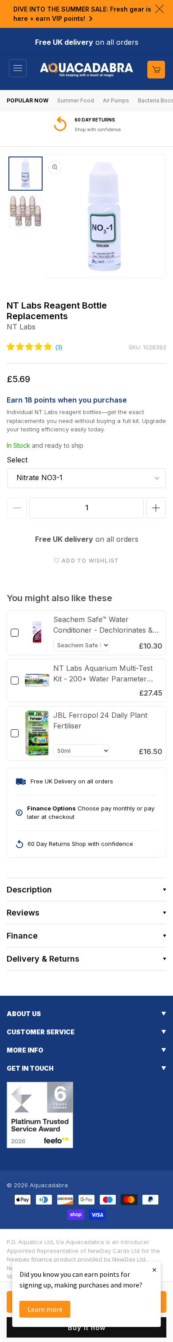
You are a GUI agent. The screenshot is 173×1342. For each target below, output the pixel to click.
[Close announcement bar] (159, 8)
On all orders (91, 129)
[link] (37, 632)
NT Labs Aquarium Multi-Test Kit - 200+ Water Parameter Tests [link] (103, 674)
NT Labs (21, 326)
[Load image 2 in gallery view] (25, 211)
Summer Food (75, 100)
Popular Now (27, 100)
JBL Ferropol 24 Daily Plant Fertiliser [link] (100, 720)
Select (17, 459)
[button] (17, 68)
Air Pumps (116, 100)
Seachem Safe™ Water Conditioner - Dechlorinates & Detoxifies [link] (103, 625)
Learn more (45, 1309)
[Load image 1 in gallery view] (25, 173)
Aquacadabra (49, 1185)
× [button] (154, 1269)
